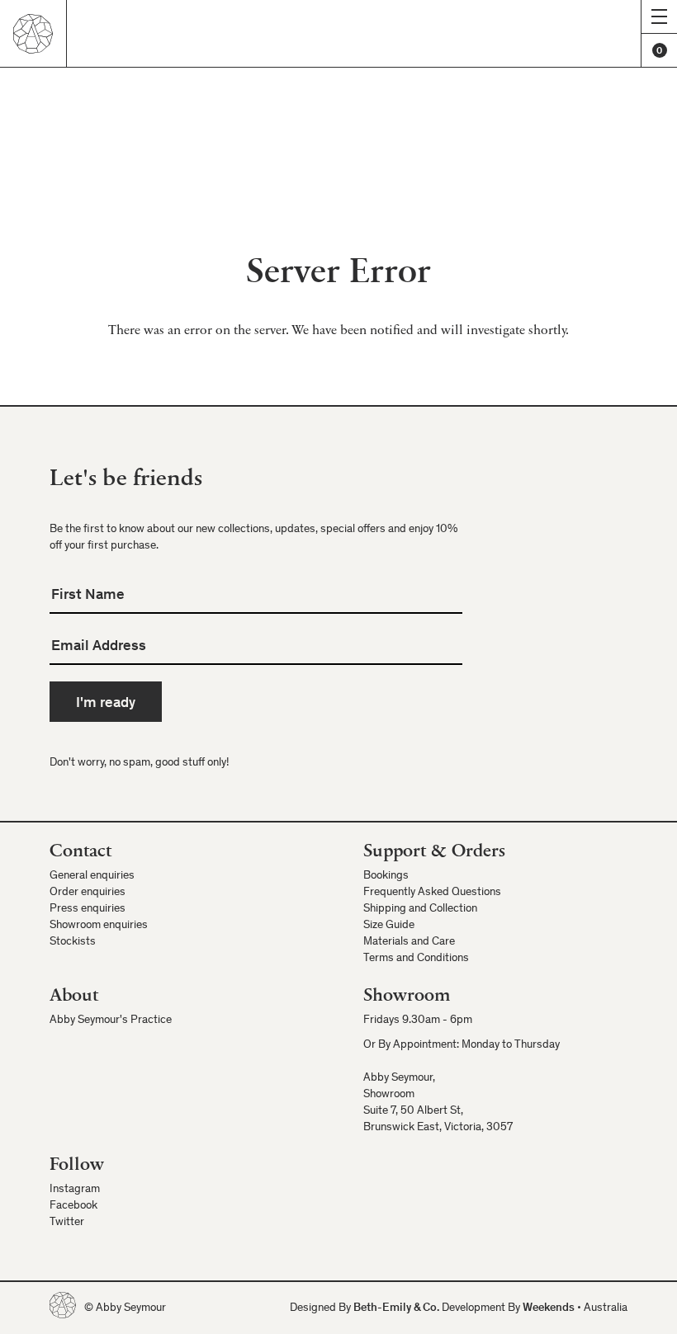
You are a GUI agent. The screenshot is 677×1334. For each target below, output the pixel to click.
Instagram (75, 1189)
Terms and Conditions (416, 958)
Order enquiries (87, 892)
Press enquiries (87, 909)
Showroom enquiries (99, 925)
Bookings (386, 876)
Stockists (73, 942)
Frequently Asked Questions (432, 892)
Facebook (73, 1206)
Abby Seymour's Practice (111, 1020)
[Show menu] (659, 17)
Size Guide (388, 925)
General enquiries (92, 876)
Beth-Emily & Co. (396, 1308)
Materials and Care (409, 942)
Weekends (549, 1308)
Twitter (67, 1222)
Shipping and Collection (420, 909)
